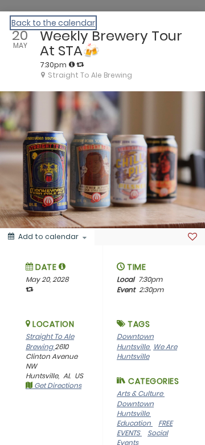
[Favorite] (192, 237)
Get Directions (56, 385)
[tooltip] (72, 64)
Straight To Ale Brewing (50, 341)
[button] (62, 266)
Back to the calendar (53, 23)
